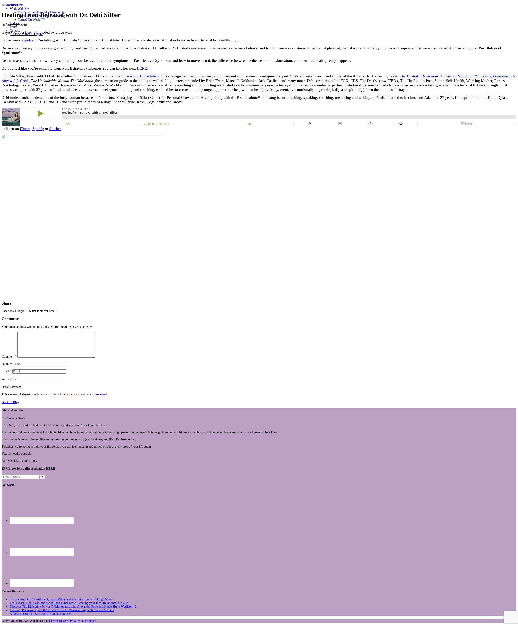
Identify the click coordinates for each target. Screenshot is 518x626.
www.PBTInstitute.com (145, 76)
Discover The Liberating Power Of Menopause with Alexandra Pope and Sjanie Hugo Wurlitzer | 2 (73, 606)
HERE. (142, 68)
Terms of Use (59, 620)
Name (7, 363)
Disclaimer (89, 620)
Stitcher (55, 129)
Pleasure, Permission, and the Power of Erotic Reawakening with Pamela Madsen (62, 610)
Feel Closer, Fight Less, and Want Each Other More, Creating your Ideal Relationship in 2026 (70, 603)
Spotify (38, 129)
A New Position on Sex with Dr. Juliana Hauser (40, 613)
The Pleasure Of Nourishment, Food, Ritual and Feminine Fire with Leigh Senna (61, 599)
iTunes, (25, 129)
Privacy (75, 620)
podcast (30, 40)
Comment (9, 356)
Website (7, 379)
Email (7, 371)
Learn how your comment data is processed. (80, 394)
